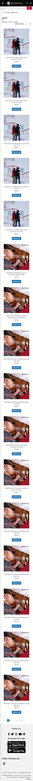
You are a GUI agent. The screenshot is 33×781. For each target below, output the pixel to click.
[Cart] (30, 3)
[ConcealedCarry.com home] (14, 3)
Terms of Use (18, 775)
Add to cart (16, 66)
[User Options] (4, 763)
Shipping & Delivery (24, 777)
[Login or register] (27, 3)
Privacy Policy (27, 775)
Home (3, 12)
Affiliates (28, 779)
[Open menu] (2, 3)
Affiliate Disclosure (7, 775)
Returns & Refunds (12, 777)
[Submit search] (29, 8)
